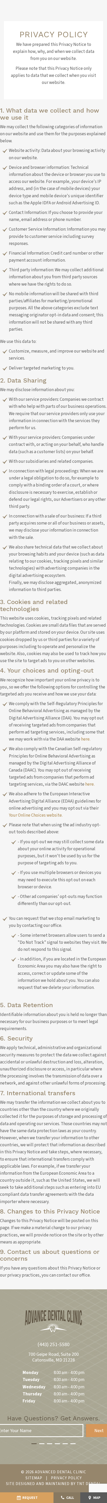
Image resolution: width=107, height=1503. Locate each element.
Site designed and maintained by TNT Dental (53, 1484)
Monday (30, 1373)
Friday (29, 1401)
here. (85, 739)
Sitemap (33, 1478)
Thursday (32, 1394)
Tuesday (31, 1380)
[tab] (34, 1443)
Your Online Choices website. (36, 815)
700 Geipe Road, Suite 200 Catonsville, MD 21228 (53, 1357)
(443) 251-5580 (53, 1344)
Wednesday (34, 1387)
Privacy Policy (66, 1478)
